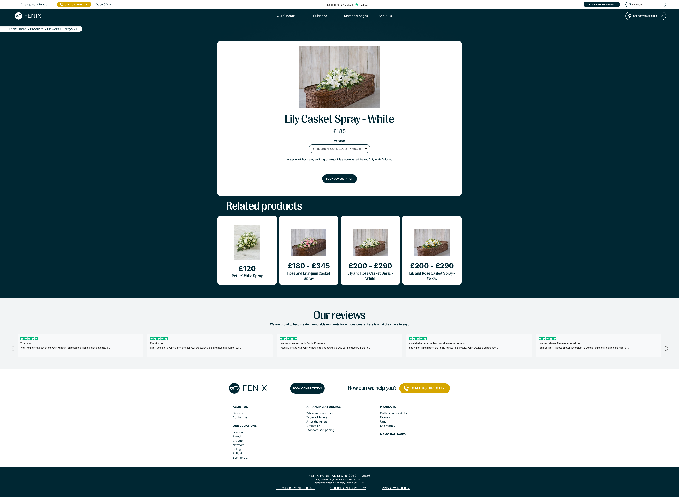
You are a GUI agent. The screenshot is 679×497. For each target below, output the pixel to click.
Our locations (245, 426)
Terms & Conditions (295, 488)
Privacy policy (396, 488)
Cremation (313, 426)
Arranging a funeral (323, 406)
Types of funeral (317, 417)
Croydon (238, 440)
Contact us (240, 417)
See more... (240, 457)
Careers (238, 413)
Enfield (237, 453)
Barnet (237, 436)
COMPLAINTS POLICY (348, 488)
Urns (383, 421)
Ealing (237, 449)
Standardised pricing (320, 430)
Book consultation (602, 4)
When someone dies (319, 413)
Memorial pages (393, 434)
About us (240, 406)
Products (388, 406)
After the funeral (317, 421)
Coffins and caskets (393, 413)
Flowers (385, 417)
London (238, 432)
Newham (238, 445)
